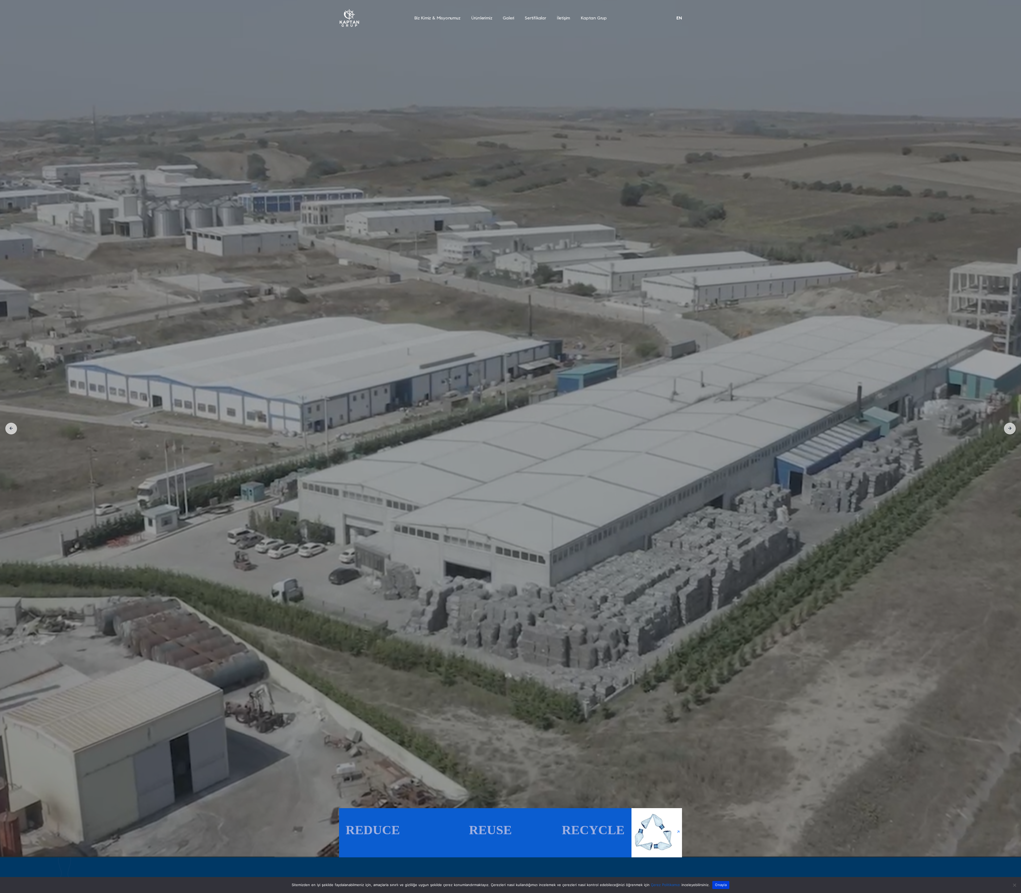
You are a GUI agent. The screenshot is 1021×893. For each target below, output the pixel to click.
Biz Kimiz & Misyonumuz (437, 17)
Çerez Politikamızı (665, 885)
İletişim (563, 17)
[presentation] (11, 428)
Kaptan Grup (594, 17)
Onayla (721, 885)
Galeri (508, 17)
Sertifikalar (535, 17)
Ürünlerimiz (481, 17)
